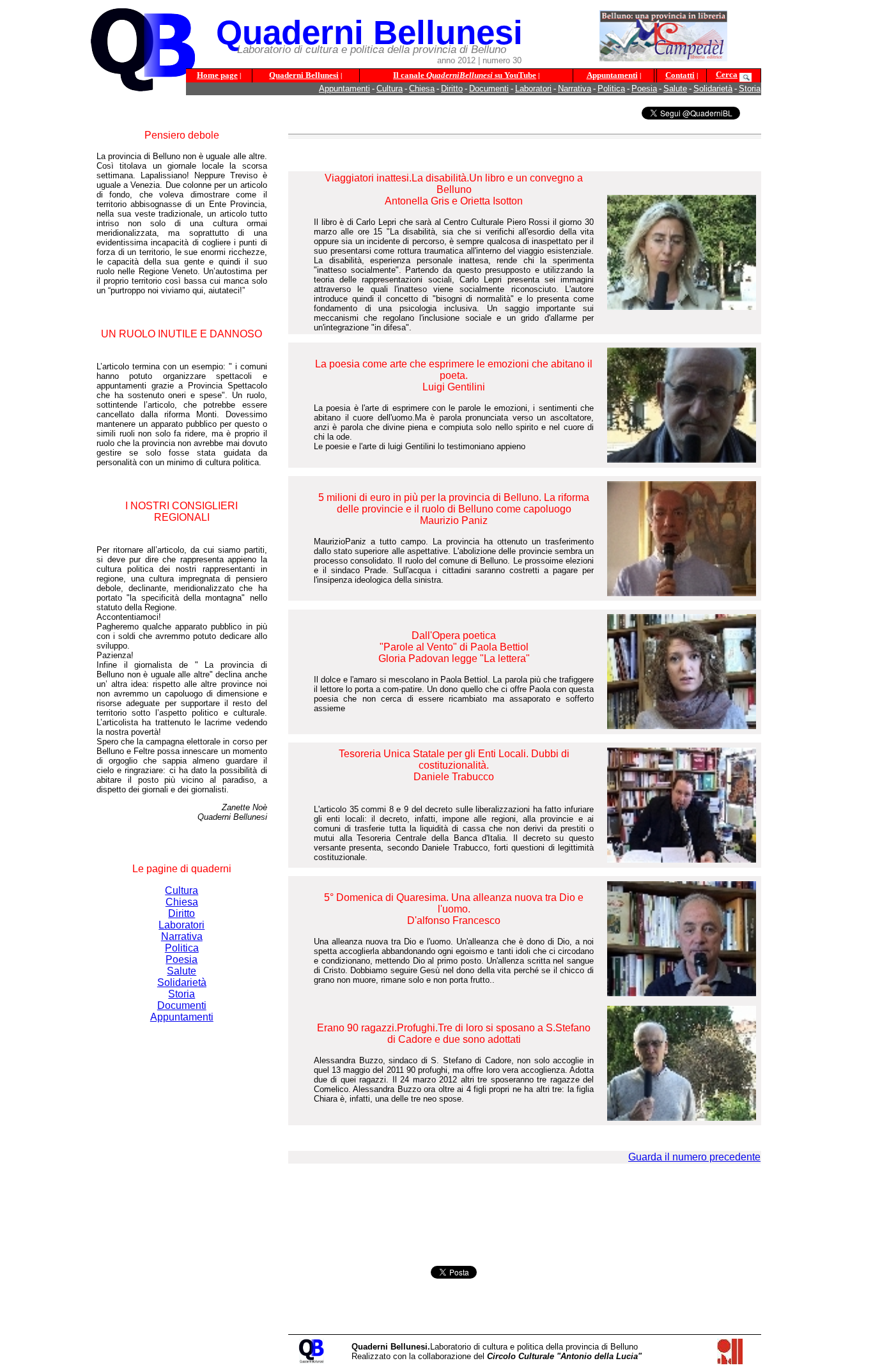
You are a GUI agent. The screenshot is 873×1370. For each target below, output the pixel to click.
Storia (750, 88)
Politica (611, 88)
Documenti (489, 88)
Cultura (389, 88)
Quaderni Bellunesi (304, 75)
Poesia (644, 88)
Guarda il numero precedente (694, 1156)
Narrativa (574, 88)
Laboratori (533, 88)
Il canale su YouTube (464, 75)
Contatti (680, 75)
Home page (217, 75)
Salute (675, 88)
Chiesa (422, 88)
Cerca (727, 74)
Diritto (452, 88)
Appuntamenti (612, 75)
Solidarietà (712, 88)
